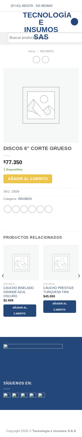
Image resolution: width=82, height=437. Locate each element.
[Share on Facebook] (16, 209)
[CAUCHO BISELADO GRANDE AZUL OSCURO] (21, 262)
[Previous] (3, 284)
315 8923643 (44, 6)
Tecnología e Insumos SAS (41, 25)
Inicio (31, 51)
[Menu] (6, 21)
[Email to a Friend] (32, 209)
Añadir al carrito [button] (20, 310)
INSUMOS (47, 51)
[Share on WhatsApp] (7, 209)
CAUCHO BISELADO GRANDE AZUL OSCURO (18, 292)
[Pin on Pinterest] (40, 209)
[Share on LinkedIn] (48, 209)
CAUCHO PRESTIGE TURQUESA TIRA (58, 290)
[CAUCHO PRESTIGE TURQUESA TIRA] (61, 262)
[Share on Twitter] (24, 209)
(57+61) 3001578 (22, 6)
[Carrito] (74, 21)
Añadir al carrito (28, 179)
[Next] (79, 284)
